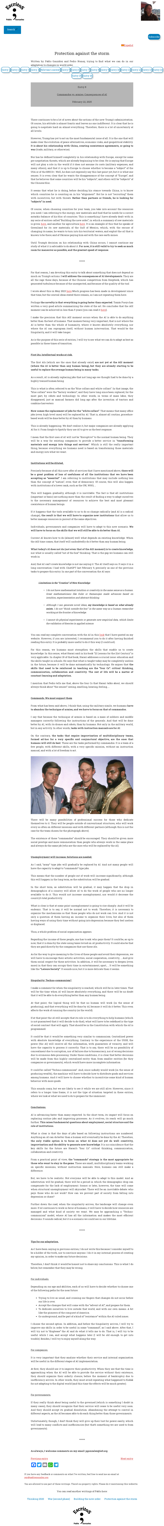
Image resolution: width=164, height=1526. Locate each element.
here (43, 223)
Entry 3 (25, 69)
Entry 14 (158, 69)
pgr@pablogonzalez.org (36, 1477)
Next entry (127, 1458)
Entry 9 (104, 69)
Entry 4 (34, 69)
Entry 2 (15, 69)
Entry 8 (95, 69)
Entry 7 (85, 69)
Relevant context (50, 69)
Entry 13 (147, 69)
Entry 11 (125, 69)
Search (11, 29)
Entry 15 (76, 75)
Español (128, 45)
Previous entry (39, 1458)
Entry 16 (87, 75)
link (101, 634)
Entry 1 (6, 69)
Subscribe (154, 36)
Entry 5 (65, 69)
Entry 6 (75, 69)
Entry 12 (136, 69)
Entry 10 (115, 69)
